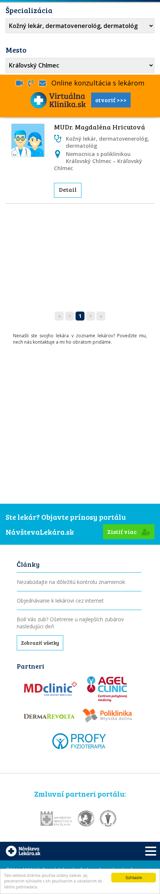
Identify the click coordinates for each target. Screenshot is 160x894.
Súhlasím (133, 877)
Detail (68, 189)
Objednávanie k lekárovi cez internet (60, 600)
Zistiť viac (122, 531)
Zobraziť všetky (40, 642)
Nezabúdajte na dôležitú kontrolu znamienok (71, 581)
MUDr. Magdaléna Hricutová (99, 126)
